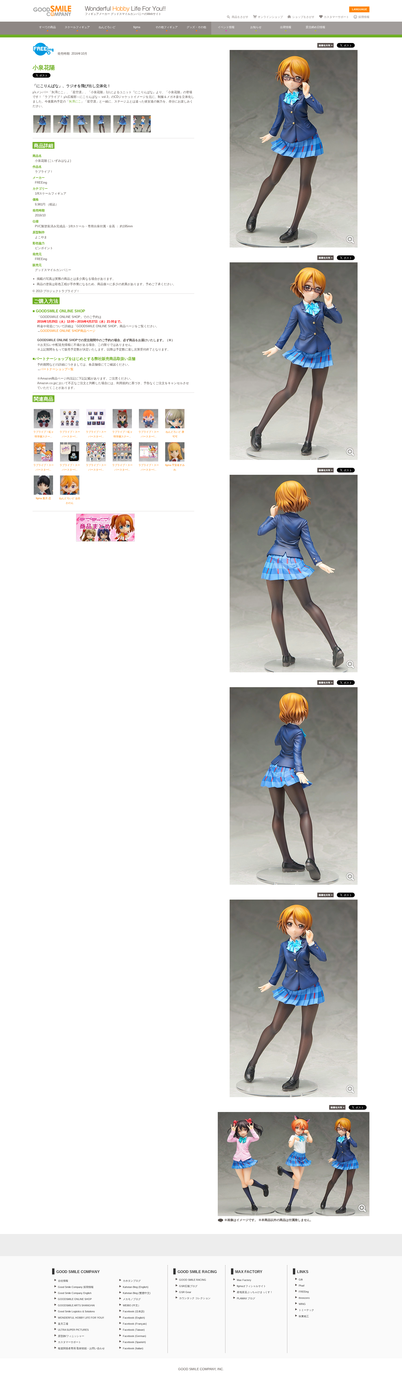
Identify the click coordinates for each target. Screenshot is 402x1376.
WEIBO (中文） (132, 1305)
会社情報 (63, 1280)
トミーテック (306, 1310)
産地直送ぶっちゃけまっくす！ (255, 1292)
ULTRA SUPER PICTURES (73, 1329)
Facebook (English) (134, 1317)
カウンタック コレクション (195, 1298)
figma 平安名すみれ (175, 467)
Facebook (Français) (135, 1323)
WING (302, 1304)
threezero (304, 1298)
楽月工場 (63, 1323)
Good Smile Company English (74, 1293)
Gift (301, 1279)
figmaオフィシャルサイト (251, 1286)
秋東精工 (304, 1316)
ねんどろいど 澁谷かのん (69, 500)
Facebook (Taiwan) (134, 1329)
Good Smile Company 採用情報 (76, 1287)
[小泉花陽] (294, 245)
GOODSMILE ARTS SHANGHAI (76, 1305)
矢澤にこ (75, 101)
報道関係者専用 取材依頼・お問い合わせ (81, 1348)
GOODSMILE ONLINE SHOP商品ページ (67, 331)
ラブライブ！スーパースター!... (70, 434)
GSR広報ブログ (188, 1286)
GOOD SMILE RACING (192, 1279)
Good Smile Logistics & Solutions (76, 1311)
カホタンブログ (132, 1280)
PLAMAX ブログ (246, 1298)
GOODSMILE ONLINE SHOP (75, 1299)
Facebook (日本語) (133, 1311)
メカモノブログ (132, 1299)
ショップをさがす (303, 17)
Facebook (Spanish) (134, 1342)
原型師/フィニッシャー (71, 1336)
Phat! (302, 1285)
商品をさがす (240, 17)
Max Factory (244, 1280)
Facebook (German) (134, 1336)
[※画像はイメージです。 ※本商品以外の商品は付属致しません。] (293, 1213)
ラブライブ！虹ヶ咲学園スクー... (43, 434)
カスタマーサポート (336, 17)
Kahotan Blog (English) (135, 1287)
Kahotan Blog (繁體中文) (137, 1293)
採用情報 (363, 17)
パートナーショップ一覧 (57, 369)
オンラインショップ (270, 17)
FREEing (304, 1291)
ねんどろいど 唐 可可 (175, 434)
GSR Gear (185, 1292)
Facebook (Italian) (133, 1348)
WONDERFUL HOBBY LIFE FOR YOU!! (81, 1317)
